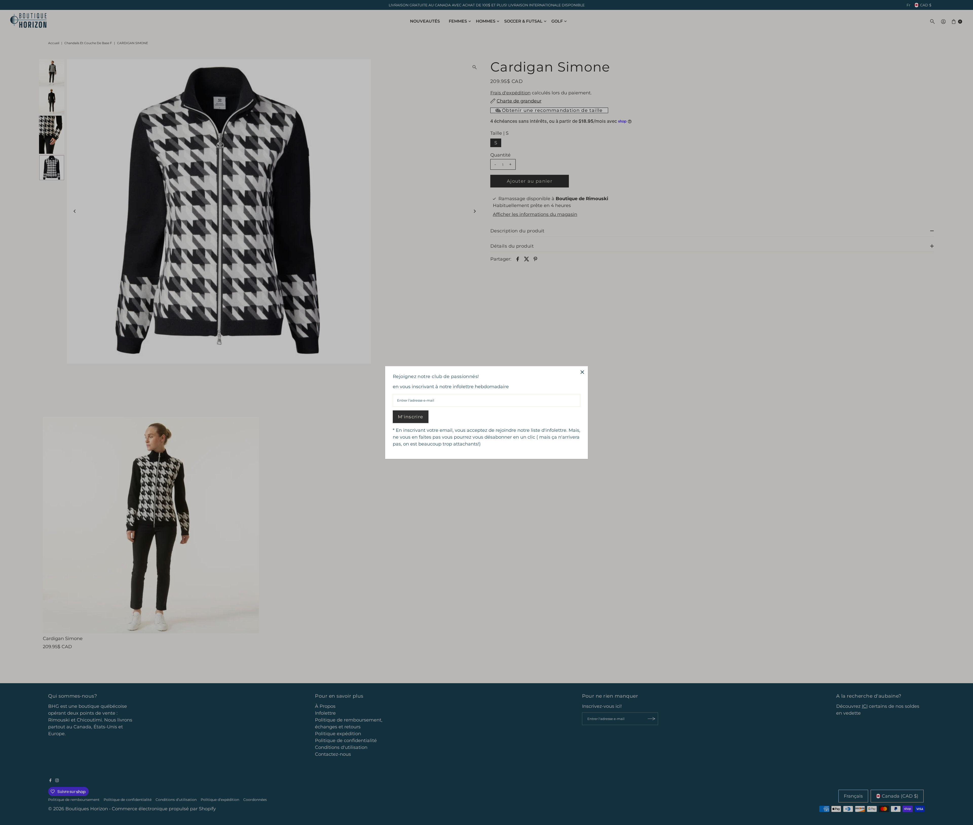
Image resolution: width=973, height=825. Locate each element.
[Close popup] (582, 372)
